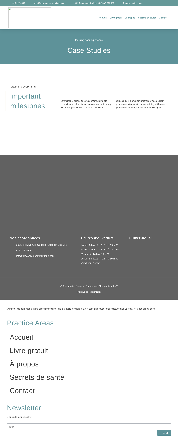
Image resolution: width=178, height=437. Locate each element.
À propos (130, 18)
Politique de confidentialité (89, 292)
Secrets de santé (147, 18)
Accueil (103, 18)
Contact (163, 18)
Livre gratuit (116, 18)
